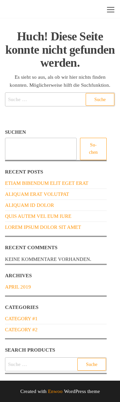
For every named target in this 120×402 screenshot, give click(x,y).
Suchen (15, 132)
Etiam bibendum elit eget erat (46, 183)
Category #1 (21, 318)
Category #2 (21, 329)
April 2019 (18, 287)
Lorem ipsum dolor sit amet (43, 227)
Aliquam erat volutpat (37, 194)
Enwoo (55, 391)
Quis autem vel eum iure (38, 216)
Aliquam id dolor (29, 205)
